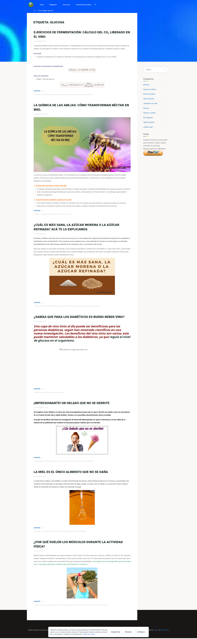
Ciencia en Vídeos (149, 89)
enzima (37, 531)
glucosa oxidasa (55, 531)
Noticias (146, 108)
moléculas (79, 461)
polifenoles (87, 306)
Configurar (141, 632)
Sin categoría (148, 118)
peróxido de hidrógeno (77, 531)
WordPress (165, 630)
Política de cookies (88, 634)
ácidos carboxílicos (55, 605)
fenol (56, 461)
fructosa (52, 214)
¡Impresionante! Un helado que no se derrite (71, 403)
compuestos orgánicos (44, 461)
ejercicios (56, 94)
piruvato (104, 605)
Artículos (146, 85)
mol (82, 94)
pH (71, 214)
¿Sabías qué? (148, 127)
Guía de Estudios (149, 94)
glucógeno (80, 605)
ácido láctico (40, 605)
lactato (97, 605)
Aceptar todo (115, 632)
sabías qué (55, 392)
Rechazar (128, 632)
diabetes (38, 392)
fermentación (66, 94)
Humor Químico (148, 99)
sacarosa (96, 306)
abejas (37, 214)
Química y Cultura (149, 113)
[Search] (95, 4)
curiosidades (69, 605)
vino (61, 392)
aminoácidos (52, 306)
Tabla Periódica (148, 122)
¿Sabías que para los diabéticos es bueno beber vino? (79, 317)
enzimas (44, 214)
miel (67, 214)
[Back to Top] (189, 636)
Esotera (156, 630)
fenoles (61, 306)
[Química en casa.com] (31, 5)
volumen (88, 94)
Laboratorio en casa (150, 103)
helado (70, 461)
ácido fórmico (40, 306)
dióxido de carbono (42, 94)
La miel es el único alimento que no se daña (71, 472)
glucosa (76, 94)
